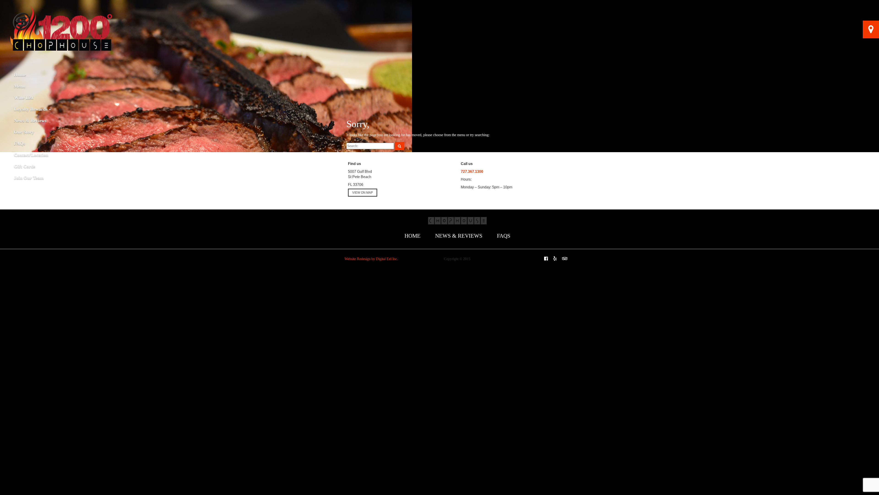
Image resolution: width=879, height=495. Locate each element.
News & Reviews (30, 120)
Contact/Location (31, 154)
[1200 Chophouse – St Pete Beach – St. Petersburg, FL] (60, 6)
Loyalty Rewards (31, 109)
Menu (19, 86)
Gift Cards (25, 166)
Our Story (24, 132)
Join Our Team (29, 177)
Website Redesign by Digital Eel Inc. (371, 259)
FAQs (19, 143)
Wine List (23, 97)
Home (20, 74)
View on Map (362, 192)
